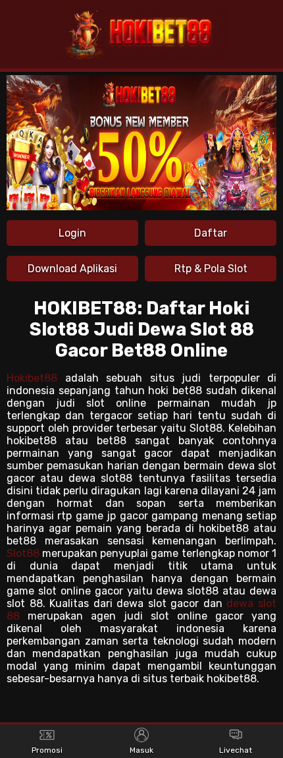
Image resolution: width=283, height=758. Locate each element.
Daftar (210, 233)
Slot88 (23, 553)
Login (72, 233)
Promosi (47, 750)
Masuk (141, 750)
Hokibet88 (32, 378)
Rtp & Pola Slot (210, 268)
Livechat (235, 750)
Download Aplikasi (72, 268)
